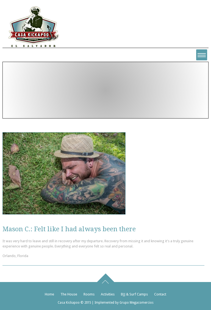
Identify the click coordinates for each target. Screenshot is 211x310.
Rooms (89, 294)
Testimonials (72, 100)
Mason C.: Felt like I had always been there (69, 229)
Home (50, 100)
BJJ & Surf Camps (134, 294)
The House (68, 294)
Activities (108, 294)
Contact (160, 294)
